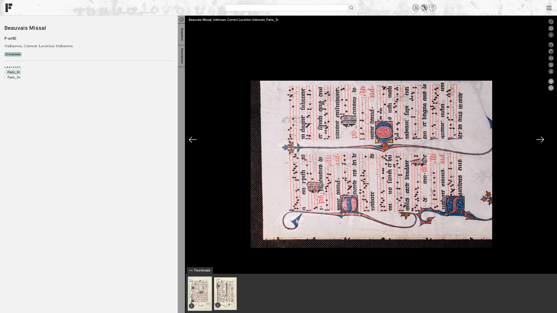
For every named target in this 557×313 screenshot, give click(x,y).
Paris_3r (13, 72)
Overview (14, 54)
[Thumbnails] (551, 30)
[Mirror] (551, 60)
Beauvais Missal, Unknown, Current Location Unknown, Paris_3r (233, 20)
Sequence (182, 34)
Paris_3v (13, 77)
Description (182, 56)
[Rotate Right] (551, 53)
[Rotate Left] (551, 46)
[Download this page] (551, 73)
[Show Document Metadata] (551, 36)
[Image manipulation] (551, 66)
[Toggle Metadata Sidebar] (180, 19)
